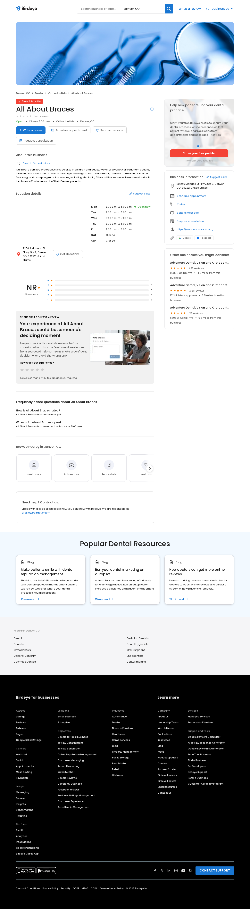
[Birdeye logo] (27, 9)
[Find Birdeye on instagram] (176, 870)
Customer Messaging (71, 760)
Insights (21, 804)
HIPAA (85, 888)
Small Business (67, 716)
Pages (19, 734)
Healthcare (118, 734)
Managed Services (199, 716)
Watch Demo (166, 728)
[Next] (149, 468)
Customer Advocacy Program (205, 783)
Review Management (70, 742)
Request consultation (38, 141)
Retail (115, 769)
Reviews (21, 722)
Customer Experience (71, 801)
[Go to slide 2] (200, 146)
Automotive (119, 716)
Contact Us (164, 792)
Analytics (21, 836)
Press (161, 751)
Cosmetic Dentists (25, 662)
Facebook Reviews (68, 789)
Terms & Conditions (28, 888)
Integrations (23, 842)
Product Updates (168, 757)
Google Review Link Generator (206, 748)
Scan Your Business (199, 754)
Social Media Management (74, 807)
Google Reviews (67, 778)
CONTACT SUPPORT (215, 870)
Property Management (125, 751)
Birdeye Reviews (167, 775)
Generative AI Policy (112, 888)
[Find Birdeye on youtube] (183, 870)
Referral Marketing (68, 766)
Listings (20, 716)
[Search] (169, 8)
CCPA (94, 888)
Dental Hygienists (137, 644)
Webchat (21, 754)
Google (187, 237)
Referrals (21, 728)
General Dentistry (25, 656)
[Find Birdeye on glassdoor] (190, 870)
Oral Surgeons (136, 650)
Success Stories (167, 769)
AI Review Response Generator (206, 742)
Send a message (111, 130)
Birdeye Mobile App (27, 853)
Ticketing (21, 815)
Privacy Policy (50, 888)
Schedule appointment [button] (191, 196)
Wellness (117, 775)
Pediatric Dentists (138, 638)
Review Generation (69, 748)
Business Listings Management (77, 795)
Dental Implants (136, 662)
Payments (22, 778)
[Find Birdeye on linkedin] (169, 870)
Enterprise (64, 722)
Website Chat (66, 772)
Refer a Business (198, 778)
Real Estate (119, 763)
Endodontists (135, 656)
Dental (39, 93)
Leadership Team (168, 722)
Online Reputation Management (77, 754)
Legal (115, 746)
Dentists (19, 644)
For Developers (197, 766)
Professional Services (200, 722)
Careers (162, 763)
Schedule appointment (71, 130)
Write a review (190, 8)
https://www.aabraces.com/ (195, 229)
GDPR (76, 888)
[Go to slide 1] (198, 146)
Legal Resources (167, 787)
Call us (181, 204)
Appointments (25, 766)
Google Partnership (27, 847)
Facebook (206, 237)
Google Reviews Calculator (204, 737)
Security (66, 888)
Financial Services (122, 728)
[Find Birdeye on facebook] (155, 870)
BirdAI (19, 830)
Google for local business (73, 737)
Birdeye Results (167, 781)
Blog (160, 746)
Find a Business (197, 760)
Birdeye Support (197, 772)
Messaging (22, 792)
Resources (164, 740)
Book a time (165, 734)
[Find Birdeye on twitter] (162, 870)
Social (19, 760)
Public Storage (120, 757)
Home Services (121, 740)
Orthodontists (57, 93)
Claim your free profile (199, 153)
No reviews (42, 116)
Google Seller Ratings (29, 740)
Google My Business (70, 783)
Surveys (20, 798)
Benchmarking (24, 810)
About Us (163, 716)
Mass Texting (24, 772)
